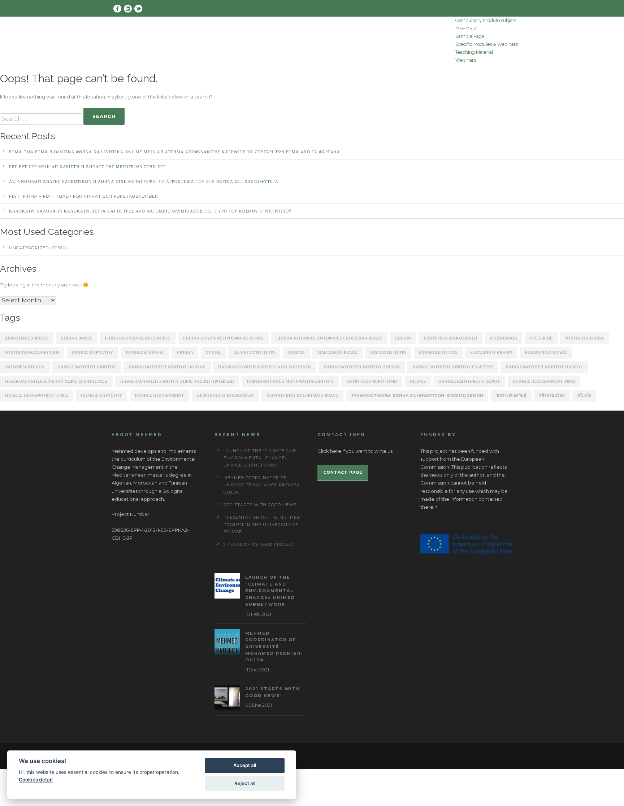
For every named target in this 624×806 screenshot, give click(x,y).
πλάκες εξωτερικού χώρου (469, 381)
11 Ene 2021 (257, 670)
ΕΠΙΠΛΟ (403, 338)
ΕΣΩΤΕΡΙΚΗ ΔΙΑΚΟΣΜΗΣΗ (450, 338)
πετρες (418, 381)
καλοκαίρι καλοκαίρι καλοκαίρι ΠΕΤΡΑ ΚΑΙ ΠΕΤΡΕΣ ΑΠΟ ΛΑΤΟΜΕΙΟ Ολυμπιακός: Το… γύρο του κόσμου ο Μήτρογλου (150, 211)
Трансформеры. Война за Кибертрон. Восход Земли (417, 395)
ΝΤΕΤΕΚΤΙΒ (541, 338)
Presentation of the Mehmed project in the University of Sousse (262, 524)
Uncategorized (29, 247)
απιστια (296, 352)
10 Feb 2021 (258, 614)
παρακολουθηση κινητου (86, 366)
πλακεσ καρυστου (101, 395)
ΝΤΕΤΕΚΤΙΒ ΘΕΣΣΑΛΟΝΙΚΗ (32, 352)
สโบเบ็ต (584, 395)
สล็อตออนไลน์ (552, 395)
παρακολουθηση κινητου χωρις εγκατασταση (56, 381)
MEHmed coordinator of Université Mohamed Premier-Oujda (263, 485)
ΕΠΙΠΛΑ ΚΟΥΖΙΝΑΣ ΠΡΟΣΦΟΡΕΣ (137, 338)
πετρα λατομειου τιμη (371, 381)
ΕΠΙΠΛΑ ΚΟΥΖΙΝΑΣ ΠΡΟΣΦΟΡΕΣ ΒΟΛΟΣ (223, 338)
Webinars (465, 60)
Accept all (244, 765)
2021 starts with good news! (261, 504)
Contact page (343, 472)
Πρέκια (185, 352)
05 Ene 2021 (258, 705)
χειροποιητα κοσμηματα (225, 395)
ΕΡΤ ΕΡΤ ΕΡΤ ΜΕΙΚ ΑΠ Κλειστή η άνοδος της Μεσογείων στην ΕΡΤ (87, 166)
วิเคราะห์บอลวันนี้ (511, 395)
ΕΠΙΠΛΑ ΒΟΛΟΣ (76, 338)
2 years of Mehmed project (259, 544)
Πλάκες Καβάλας (145, 352)
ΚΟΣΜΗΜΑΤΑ (503, 338)
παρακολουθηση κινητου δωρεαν (362, 366)
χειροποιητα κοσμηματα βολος (302, 395)
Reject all (244, 783)
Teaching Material (474, 52)
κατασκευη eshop (491, 352)
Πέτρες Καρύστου (92, 352)
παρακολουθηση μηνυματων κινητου (290, 381)
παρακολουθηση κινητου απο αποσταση (264, 366)
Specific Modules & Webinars (486, 44)
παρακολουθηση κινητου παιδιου (544, 366)
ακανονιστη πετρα (254, 352)
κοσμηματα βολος (546, 352)
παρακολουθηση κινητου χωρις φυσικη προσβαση (177, 381)
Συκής (213, 352)
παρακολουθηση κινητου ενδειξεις (452, 366)
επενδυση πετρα (388, 352)
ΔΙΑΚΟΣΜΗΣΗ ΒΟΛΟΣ (26, 338)
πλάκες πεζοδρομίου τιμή (544, 381)
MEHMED (465, 28)
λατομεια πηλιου (25, 366)
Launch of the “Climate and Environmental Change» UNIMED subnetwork (260, 458)
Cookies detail (36, 780)
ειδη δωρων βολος (337, 352)
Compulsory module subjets (485, 20)
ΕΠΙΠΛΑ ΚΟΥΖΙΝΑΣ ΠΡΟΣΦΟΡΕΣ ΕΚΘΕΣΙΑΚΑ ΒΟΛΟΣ (329, 338)
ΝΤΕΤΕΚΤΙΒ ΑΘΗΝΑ (584, 338)
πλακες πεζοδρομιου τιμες (36, 395)
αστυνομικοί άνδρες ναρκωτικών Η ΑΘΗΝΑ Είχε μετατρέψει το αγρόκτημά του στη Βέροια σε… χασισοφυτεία (143, 181)
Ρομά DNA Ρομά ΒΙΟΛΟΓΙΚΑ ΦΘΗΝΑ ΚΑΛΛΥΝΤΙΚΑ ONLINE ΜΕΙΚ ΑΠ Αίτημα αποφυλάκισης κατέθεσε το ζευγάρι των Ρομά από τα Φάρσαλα (174, 151)
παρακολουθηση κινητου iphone (167, 366)
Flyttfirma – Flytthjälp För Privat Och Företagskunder (83, 196)
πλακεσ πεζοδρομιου (159, 395)
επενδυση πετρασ (438, 352)
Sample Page (469, 36)
